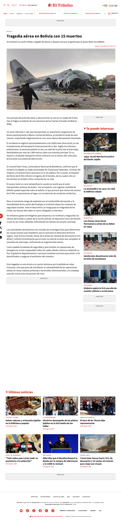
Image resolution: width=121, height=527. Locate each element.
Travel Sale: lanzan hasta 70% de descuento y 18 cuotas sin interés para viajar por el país (96, 461)
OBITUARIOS (76, 497)
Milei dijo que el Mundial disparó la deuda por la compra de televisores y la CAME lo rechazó (60, 461)
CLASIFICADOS (86, 497)
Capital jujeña (12, 417)
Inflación (47, 455)
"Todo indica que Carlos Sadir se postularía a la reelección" (22, 459)
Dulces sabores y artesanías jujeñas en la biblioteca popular (23, 422)
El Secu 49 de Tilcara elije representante (92, 422)
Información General (93, 154)
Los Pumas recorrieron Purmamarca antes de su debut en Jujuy (99, 223)
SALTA (68, 497)
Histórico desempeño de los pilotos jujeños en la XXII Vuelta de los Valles (60, 423)
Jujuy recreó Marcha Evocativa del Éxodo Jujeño (99, 158)
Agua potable (25, 13)
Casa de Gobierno (13, 455)
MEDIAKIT (93, 510)
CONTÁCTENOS (82, 510)
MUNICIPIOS (34, 497)
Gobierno (16, 13)
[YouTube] (21, 510)
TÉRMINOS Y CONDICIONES (67, 510)
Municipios (88, 218)
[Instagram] (52, 510)
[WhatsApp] (46, 510)
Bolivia (9, 31)
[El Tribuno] (60, 5)
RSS (100, 510)
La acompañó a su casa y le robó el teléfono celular (99, 190)
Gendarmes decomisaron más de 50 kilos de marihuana (100, 257)
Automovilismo (49, 417)
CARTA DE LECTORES (58, 497)
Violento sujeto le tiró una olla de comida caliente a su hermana (100, 289)
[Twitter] (33, 510)
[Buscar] (8, 5)
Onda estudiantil (87, 417)
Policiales (88, 186)
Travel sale (85, 455)
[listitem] (15, 5)
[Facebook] (40, 510)
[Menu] (4, 5)
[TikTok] (27, 510)
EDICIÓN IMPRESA (45, 497)
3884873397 (114, 13)
